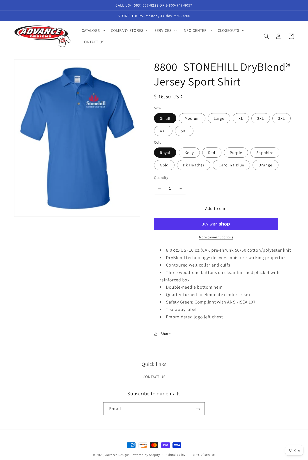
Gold (164, 165)
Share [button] (166, 333)
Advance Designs (117, 455)
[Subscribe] (198, 408)
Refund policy (175, 455)
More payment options (216, 237)
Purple (236, 152)
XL (241, 118)
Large (219, 118)
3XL (281, 118)
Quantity (161, 177)
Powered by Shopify (145, 455)
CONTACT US (154, 376)
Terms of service (203, 455)
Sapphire (265, 152)
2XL (260, 118)
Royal (165, 152)
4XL (163, 130)
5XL (184, 130)
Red (212, 152)
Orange (265, 165)
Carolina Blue (231, 165)
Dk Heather (194, 165)
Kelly (189, 152)
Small (165, 118)
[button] (93, 30)
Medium (192, 118)
